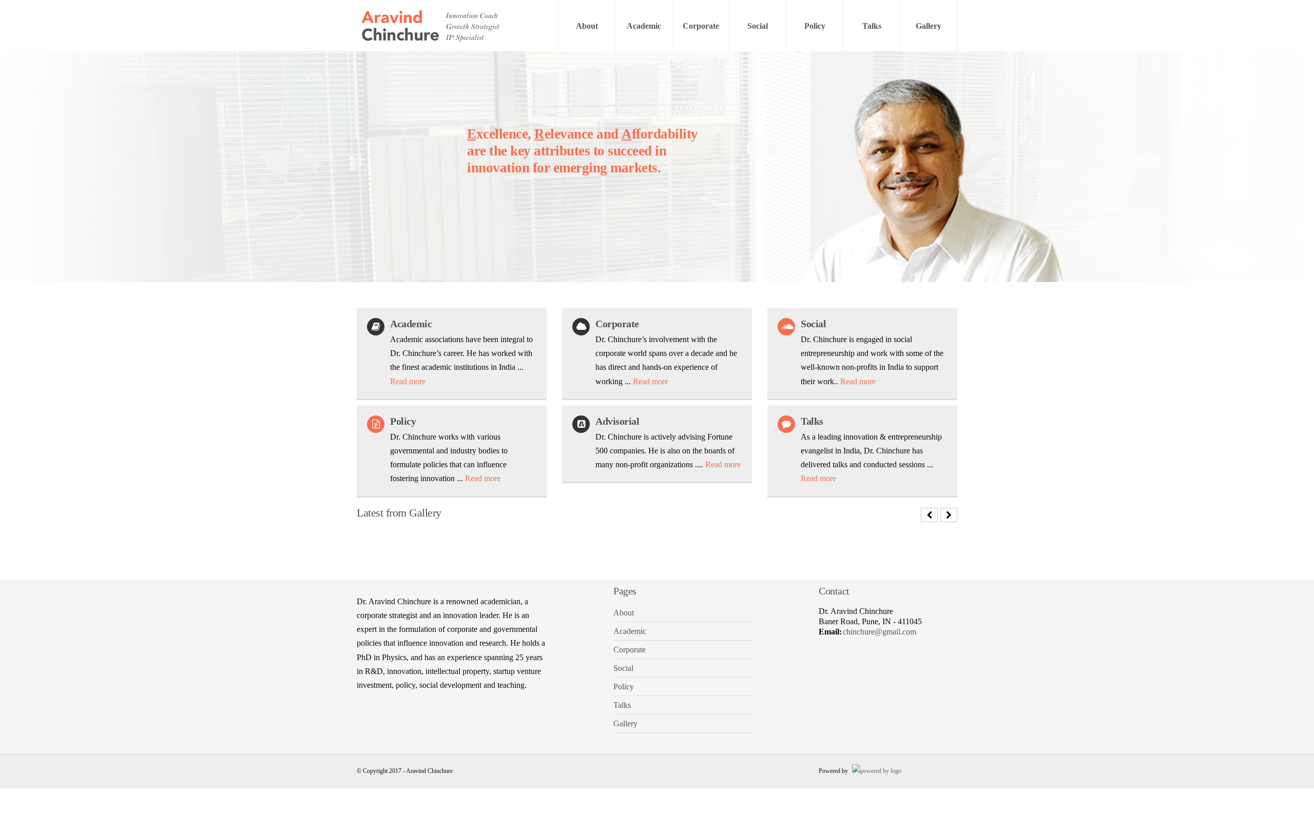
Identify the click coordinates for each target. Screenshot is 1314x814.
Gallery (928, 26)
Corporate (701, 26)
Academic (644, 26)
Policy (814, 26)
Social (757, 26)
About (587, 26)
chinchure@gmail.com (879, 631)
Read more (408, 381)
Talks (871, 26)
